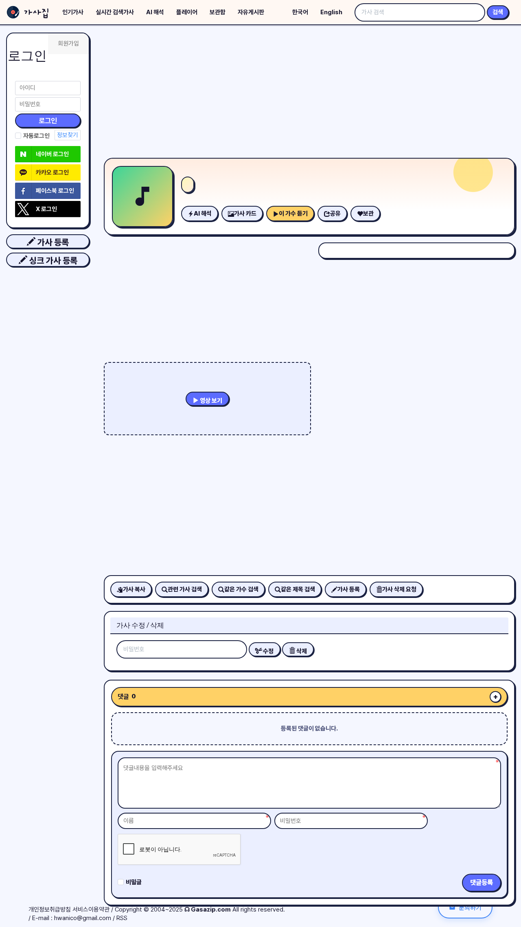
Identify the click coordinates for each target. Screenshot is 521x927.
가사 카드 (245, 213)
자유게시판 (251, 12)
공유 (335, 213)
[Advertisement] (309, 94)
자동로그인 (36, 136)
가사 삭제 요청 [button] (399, 589)
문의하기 (470, 907)
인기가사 (72, 12)
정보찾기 (67, 135)
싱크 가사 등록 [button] (52, 260)
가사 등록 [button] (52, 242)
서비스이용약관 (90, 909)
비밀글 (134, 882)
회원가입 (68, 43)
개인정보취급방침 (49, 909)
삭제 (301, 651)
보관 (368, 213)
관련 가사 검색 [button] (185, 589)
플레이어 (186, 12)
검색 (498, 12)
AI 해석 (155, 12)
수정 (268, 651)
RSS (121, 918)
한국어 (300, 12)
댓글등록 (481, 882)
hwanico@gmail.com (82, 918)
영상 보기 (210, 400)
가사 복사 (134, 589)
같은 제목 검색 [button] (298, 589)
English (331, 12)
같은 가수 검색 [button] (241, 589)
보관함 (217, 12)
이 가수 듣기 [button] (293, 213)
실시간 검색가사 (115, 12)
